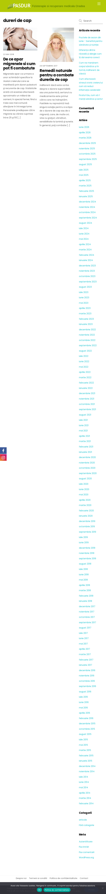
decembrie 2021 (87, 393)
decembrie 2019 (87, 521)
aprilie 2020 (85, 500)
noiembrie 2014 (87, 771)
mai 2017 (83, 643)
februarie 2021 (86, 446)
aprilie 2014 (84, 792)
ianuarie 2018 (85, 601)
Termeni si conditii (38, 878)
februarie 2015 (86, 755)
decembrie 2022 (87, 329)
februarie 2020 (86, 510)
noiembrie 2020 (87, 462)
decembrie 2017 (87, 606)
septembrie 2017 (87, 622)
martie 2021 (85, 441)
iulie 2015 (83, 739)
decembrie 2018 (87, 547)
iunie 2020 (84, 489)
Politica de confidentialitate (63, 878)
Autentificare (85, 841)
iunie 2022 (84, 361)
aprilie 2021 (84, 436)
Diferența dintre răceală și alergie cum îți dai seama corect (90, 54)
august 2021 (85, 414)
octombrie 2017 (87, 617)
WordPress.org (86, 857)
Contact (84, 878)
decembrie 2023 (87, 265)
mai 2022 (83, 366)
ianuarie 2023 (86, 324)
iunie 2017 (84, 638)
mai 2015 (83, 744)
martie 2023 (85, 313)
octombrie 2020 (87, 467)
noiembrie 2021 (86, 398)
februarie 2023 (86, 318)
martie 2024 (85, 249)
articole (83, 819)
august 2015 (85, 734)
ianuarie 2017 (85, 665)
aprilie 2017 (84, 649)
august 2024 (85, 222)
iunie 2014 (84, 782)
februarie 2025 (86, 191)
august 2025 (85, 164)
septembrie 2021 (87, 409)
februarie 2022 (86, 382)
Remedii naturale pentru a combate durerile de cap (57, 75)
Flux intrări (84, 846)
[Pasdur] (19, 8)
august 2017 (85, 627)
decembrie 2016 (87, 670)
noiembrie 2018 (86, 553)
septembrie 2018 (87, 558)
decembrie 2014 (87, 766)
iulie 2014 (83, 776)
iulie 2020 (83, 483)
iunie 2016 (84, 702)
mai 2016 (83, 707)
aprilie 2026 (85, 132)
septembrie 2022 (88, 345)
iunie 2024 (84, 233)
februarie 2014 (86, 803)
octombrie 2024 (87, 212)
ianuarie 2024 (86, 260)
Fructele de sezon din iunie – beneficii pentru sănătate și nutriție (90, 41)
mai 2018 (83, 579)
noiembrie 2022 (87, 334)
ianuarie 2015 (85, 760)
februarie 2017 (86, 659)
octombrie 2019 (87, 526)
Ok (39, 890)
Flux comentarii (86, 852)
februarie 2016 (86, 718)
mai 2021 (83, 430)
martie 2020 (85, 505)
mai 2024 (84, 239)
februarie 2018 (86, 595)
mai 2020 (83, 494)
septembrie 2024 (88, 217)
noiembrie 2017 (86, 611)
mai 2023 (83, 302)
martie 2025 (85, 185)
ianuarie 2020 (86, 515)
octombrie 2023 (87, 276)
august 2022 (85, 350)
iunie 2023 (84, 297)
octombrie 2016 (87, 681)
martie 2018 (85, 590)
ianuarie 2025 (86, 196)
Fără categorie (86, 825)
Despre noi (21, 878)
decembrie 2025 (87, 143)
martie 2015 (85, 750)
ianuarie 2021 (85, 452)
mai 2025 (83, 175)
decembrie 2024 (87, 201)
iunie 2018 (84, 574)
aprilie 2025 (85, 180)
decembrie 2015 (87, 723)
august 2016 (85, 691)
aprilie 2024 (85, 244)
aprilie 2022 (85, 372)
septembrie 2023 (88, 281)
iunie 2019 (84, 542)
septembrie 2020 (88, 473)
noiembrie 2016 (86, 675)
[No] (102, 888)
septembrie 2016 (87, 686)
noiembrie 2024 (87, 207)
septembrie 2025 (88, 159)
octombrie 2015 (87, 728)
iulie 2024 (84, 228)
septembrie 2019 (87, 531)
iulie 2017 (83, 633)
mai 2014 (83, 787)
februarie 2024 (86, 255)
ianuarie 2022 (86, 388)
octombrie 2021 (87, 404)
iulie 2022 (83, 356)
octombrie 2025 (87, 153)
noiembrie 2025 (87, 148)
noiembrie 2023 (87, 270)
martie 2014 (85, 798)
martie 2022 (85, 377)
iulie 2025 (83, 169)
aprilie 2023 (85, 308)
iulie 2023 (83, 292)
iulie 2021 (83, 420)
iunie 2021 (84, 425)
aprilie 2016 (84, 712)
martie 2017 (85, 654)
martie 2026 (85, 137)
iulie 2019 (83, 537)
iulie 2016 (83, 696)
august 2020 (85, 478)
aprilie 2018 (84, 585)
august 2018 (85, 563)
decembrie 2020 (87, 457)
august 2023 (85, 286)
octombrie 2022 (87, 340)
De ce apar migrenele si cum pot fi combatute (19, 63)
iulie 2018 (83, 569)
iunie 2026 (84, 127)
